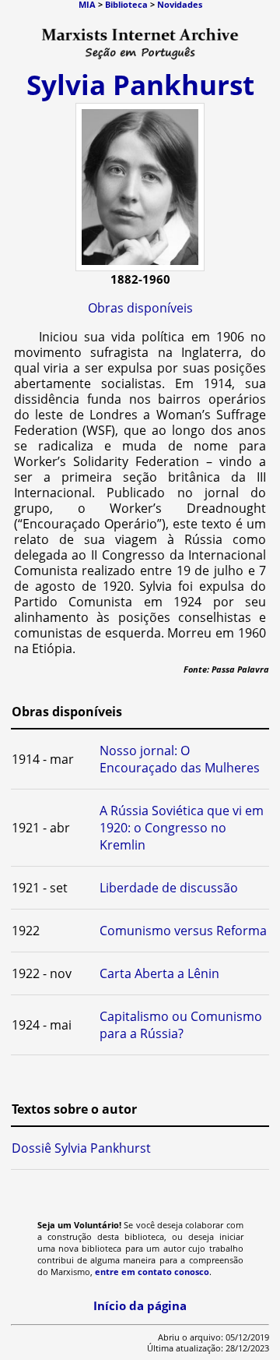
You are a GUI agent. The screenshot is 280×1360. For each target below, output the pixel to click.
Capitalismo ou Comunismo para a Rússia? (181, 1025)
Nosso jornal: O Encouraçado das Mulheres (180, 759)
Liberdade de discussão (169, 887)
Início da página (140, 1305)
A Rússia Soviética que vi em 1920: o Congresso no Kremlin (182, 827)
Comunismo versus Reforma (183, 930)
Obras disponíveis (140, 307)
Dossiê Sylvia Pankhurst (81, 1148)
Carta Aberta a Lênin (159, 973)
